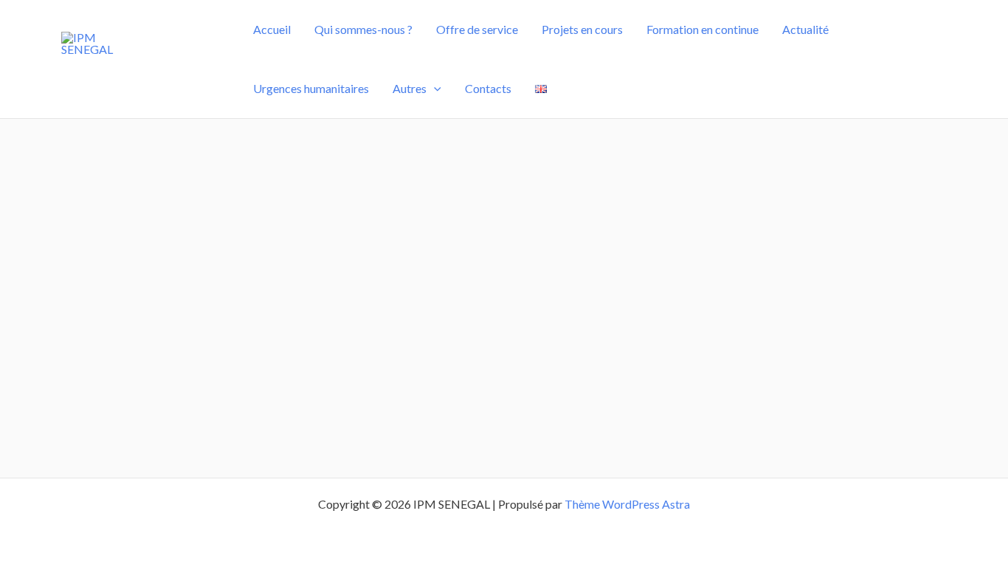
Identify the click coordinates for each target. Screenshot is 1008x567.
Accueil (272, 29)
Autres (410, 88)
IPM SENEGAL (144, 70)
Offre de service (477, 29)
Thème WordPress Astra (627, 504)
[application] (434, 88)
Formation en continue (702, 29)
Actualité (805, 29)
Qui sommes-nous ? (363, 29)
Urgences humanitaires (311, 88)
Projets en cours (582, 29)
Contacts (488, 88)
